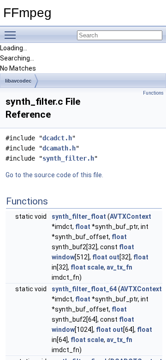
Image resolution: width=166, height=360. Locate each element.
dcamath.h (59, 148)
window (63, 257)
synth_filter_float (79, 216)
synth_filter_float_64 (84, 289)
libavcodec (18, 81)
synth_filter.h (68, 158)
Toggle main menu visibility (12, 34)
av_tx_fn (119, 267)
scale (95, 267)
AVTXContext (130, 216)
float (82, 226)
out (114, 257)
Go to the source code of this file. (54, 175)
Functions (153, 93)
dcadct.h (57, 138)
